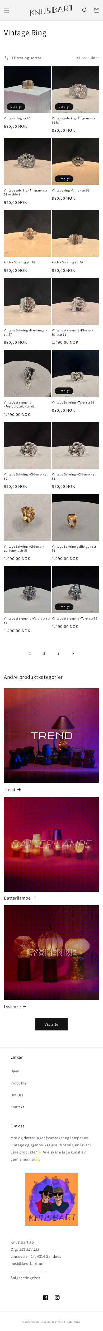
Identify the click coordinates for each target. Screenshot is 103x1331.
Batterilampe (17, 898)
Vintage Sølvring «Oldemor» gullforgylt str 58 (24, 548)
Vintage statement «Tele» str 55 (74, 618)
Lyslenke (12, 1006)
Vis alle (51, 1024)
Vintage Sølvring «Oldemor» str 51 (74, 476)
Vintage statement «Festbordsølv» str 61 (19, 404)
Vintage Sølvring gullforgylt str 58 (74, 548)
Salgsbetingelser (25, 1277)
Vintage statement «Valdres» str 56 (27, 620)
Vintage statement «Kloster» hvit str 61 (72, 332)
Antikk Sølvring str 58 (19, 262)
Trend (9, 789)
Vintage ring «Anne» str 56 (71, 190)
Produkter (19, 1083)
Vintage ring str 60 (17, 118)
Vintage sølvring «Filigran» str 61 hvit (73, 120)
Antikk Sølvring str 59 (67, 262)
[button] (6, 10)
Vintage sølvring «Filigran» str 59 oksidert (25, 192)
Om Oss (17, 1095)
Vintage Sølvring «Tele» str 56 (73, 402)
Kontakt (17, 1106)
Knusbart (36, 1321)
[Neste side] (73, 653)
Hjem (15, 1071)
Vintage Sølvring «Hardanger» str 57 (25, 332)
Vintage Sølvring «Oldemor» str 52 (26, 476)
